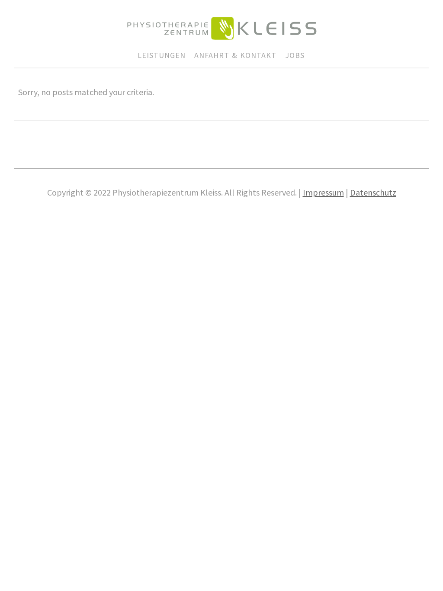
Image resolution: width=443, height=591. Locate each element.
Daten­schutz (373, 192)
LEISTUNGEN (162, 55)
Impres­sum (323, 192)
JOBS (295, 55)
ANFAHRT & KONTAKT (235, 55)
